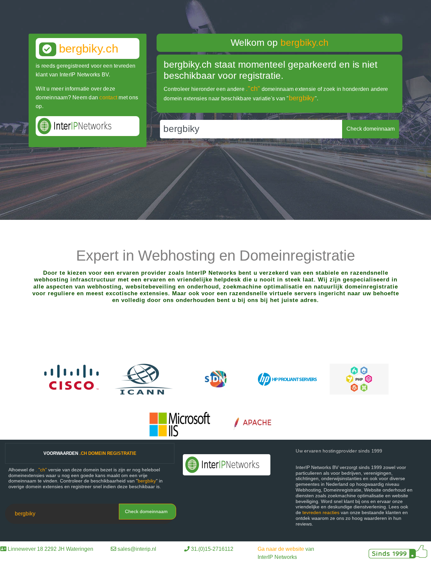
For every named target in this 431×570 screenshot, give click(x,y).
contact (108, 97)
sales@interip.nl (137, 549)
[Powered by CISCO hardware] (72, 378)
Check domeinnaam (146, 511)
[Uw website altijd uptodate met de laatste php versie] (359, 378)
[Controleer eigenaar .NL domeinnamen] (215, 378)
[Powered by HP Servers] (287, 378)
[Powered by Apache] (255, 424)
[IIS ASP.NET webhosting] (179, 424)
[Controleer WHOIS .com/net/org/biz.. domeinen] (143, 378)
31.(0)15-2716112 (212, 549)
